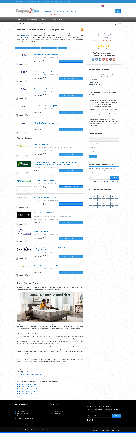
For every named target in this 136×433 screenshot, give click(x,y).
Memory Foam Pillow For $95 (44, 89)
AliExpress (61, 14)
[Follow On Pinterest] (92, 420)
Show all (20, 48)
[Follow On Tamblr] (94, 420)
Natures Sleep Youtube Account (26, 391)
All (116, 207)
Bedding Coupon (93, 82)
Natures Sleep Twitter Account (26, 386)
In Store (62, 48)
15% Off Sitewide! (41, 145)
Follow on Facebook (58, 409)
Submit (93, 156)
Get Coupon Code (71, 61)
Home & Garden (24, 24)
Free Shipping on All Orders (44, 180)
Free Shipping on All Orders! (44, 72)
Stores (44, 19)
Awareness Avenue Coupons (25, 418)
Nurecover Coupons (22, 413)
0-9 (91, 196)
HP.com (50, 14)
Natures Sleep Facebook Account (27, 384)
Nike (46, 14)
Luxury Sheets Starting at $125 (45, 106)
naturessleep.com (27, 35)
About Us (27, 430)
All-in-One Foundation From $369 (46, 123)
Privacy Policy (98, 181)
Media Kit (41, 430)
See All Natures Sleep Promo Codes (104, 41)
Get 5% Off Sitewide (41, 232)
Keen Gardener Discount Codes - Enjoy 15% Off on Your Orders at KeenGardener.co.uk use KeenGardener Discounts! (57, 163)
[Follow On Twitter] (90, 420)
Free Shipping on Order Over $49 (46, 197)
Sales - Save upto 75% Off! (44, 213)
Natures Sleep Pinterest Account (26, 393)
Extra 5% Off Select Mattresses (46, 55)
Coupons (19, 19)
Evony (55, 14)
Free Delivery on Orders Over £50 (46, 266)
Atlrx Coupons (21, 411)
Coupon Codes (33, 48)
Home (17, 24)
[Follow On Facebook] (87, 420)
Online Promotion (49, 48)
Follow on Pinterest (58, 413)
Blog (60, 19)
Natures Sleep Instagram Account (27, 389)
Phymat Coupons (21, 409)
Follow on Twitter (58, 411)
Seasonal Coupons (32, 19)
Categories (53, 19)
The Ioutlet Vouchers (22, 416)
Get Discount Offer (71, 78)
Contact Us (106, 181)
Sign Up (114, 178)
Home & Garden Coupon (95, 84)
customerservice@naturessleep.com (31, 374)
